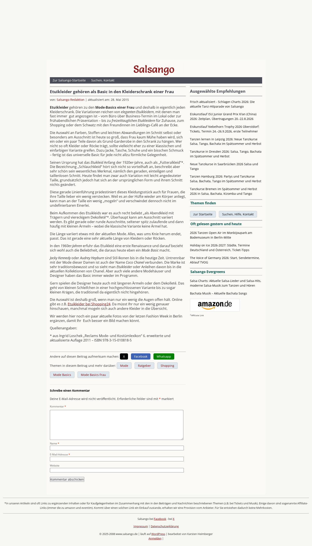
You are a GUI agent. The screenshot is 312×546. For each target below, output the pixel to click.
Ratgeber (144, 366)
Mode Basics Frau (93, 375)
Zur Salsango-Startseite (69, 80)
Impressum (141, 526)
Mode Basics (62, 375)
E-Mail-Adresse (60, 454)
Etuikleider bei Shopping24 (89, 304)
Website (54, 465)
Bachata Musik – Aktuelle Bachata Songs (218, 293)
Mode (124, 366)
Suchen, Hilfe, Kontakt (238, 214)
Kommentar (58, 406)
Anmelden (155, 538)
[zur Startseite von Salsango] (153, 69)
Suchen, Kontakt (102, 80)
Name (54, 443)
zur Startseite (202, 214)
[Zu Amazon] (215, 310)
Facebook (160, 519)
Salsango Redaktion (70, 100)
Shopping (167, 366)
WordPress (158, 534)
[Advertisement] (156, 31)
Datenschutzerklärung (165, 526)
